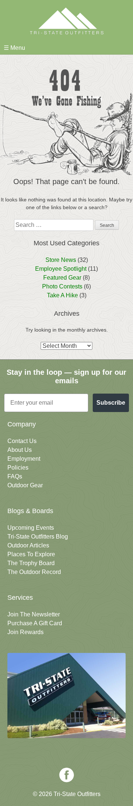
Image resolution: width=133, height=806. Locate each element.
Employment (23, 459)
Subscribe (110, 402)
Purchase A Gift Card (34, 623)
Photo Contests (62, 286)
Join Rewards (25, 632)
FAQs (14, 476)
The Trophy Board (31, 563)
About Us (19, 450)
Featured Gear (62, 277)
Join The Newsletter (33, 614)
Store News (60, 260)
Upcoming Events (30, 528)
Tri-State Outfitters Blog (37, 536)
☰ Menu (14, 48)
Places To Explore (31, 554)
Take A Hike (62, 295)
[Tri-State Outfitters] (66, 20)
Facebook (66, 775)
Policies (17, 467)
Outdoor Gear (25, 485)
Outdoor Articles (28, 545)
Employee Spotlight (60, 269)
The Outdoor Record (34, 572)
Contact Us (22, 441)
